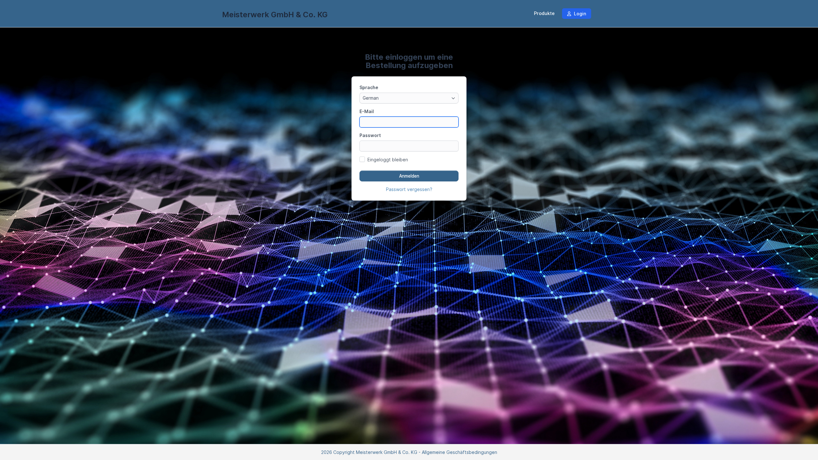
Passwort (370, 135)
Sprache (368, 87)
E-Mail (366, 111)
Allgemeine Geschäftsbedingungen (459, 452)
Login (579, 13)
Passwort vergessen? (409, 189)
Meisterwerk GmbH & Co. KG (275, 14)
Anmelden (409, 176)
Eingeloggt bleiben (387, 159)
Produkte (544, 13)
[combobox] (409, 98)
